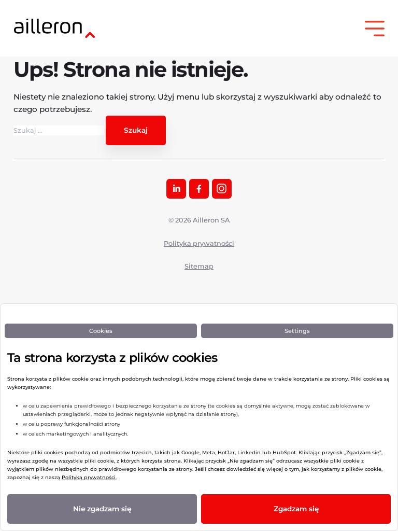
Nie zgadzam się (102, 509)
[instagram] (222, 189)
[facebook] (199, 189)
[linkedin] (176, 189)
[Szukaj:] (59, 130)
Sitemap (199, 266)
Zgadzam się (296, 509)
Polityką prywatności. (89, 477)
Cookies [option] (100, 330)
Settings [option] (297, 330)
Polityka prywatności (199, 243)
